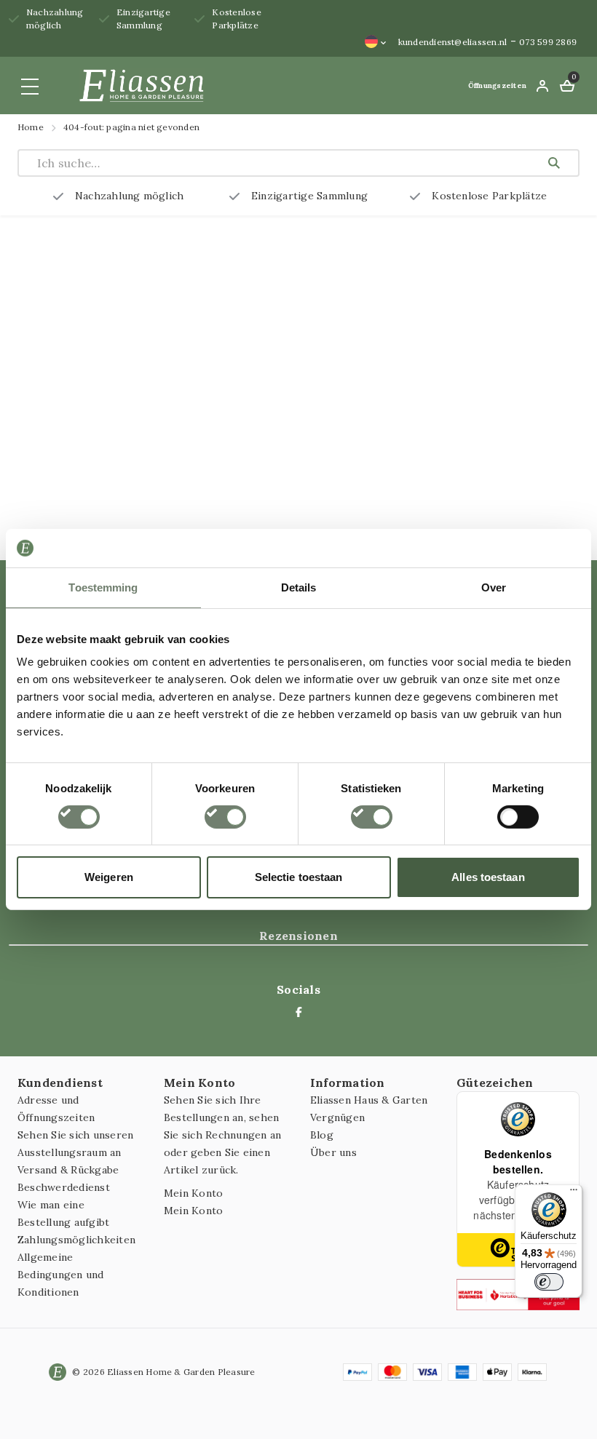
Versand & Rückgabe (68, 1169)
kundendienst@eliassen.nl (452, 41)
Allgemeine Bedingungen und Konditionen (60, 1275)
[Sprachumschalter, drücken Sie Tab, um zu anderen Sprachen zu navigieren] (376, 41)
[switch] (225, 817)
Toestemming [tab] (103, 587)
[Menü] (573, 1193)
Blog (321, 1134)
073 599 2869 (548, 41)
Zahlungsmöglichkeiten (76, 1239)
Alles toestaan (487, 877)
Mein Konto (193, 1193)
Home (30, 126)
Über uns (333, 1152)
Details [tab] (299, 587)
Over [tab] (493, 587)
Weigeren (108, 877)
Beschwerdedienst (63, 1187)
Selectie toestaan (299, 877)
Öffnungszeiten (497, 85)
